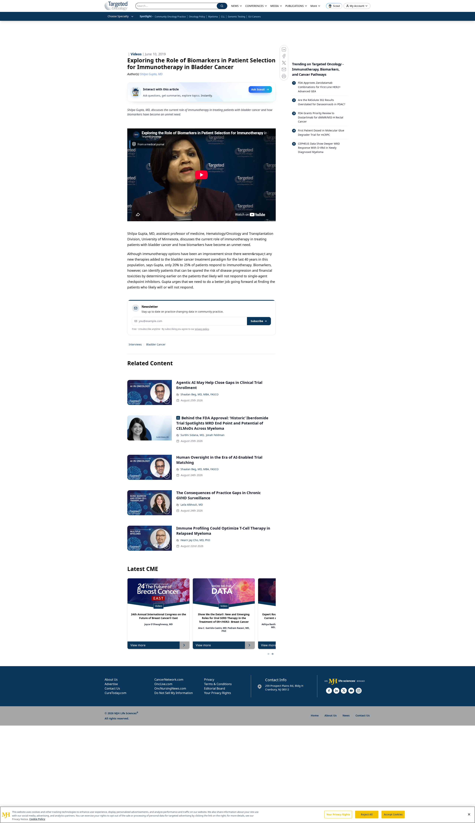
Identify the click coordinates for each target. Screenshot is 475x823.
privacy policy (202, 329)
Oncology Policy (197, 16)
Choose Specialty (118, 16)
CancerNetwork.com (168, 679)
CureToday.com (115, 693)
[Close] (469, 814)
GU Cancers (254, 16)
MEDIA (274, 6)
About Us (111, 679)
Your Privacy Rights (217, 693)
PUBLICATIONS (294, 6)
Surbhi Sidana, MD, (192, 435)
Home (315, 715)
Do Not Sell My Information (173, 693)
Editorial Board (214, 688)
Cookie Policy (37, 819)
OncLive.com (163, 684)
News (346, 715)
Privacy (209, 679)
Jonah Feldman (215, 435)
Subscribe (257, 321)
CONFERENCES (254, 6)
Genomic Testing (236, 16)
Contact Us (112, 688)
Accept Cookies (393, 814)
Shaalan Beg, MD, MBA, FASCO (200, 394)
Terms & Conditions (218, 684)
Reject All (367, 814)
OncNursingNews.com (170, 688)
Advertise (111, 684)
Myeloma (213, 16)
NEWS (235, 6)
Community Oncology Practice (170, 16)
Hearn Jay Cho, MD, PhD (195, 540)
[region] (237, 814)
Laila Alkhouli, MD (192, 504)
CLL (223, 16)
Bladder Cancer (156, 344)
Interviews (135, 344)
